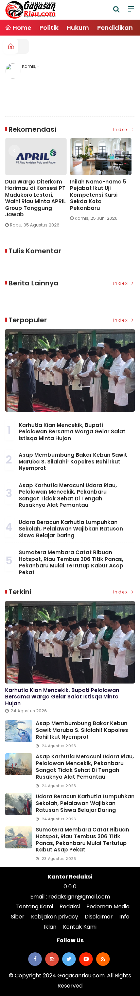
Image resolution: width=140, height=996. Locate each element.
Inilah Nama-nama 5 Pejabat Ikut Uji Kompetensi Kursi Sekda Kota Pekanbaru (79, 195)
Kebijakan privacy (54, 917)
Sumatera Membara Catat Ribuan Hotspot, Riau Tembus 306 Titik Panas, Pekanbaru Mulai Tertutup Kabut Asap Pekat (71, 562)
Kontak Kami (80, 927)
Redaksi (69, 906)
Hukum (78, 27)
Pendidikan (115, 27)
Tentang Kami (34, 906)
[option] (83, 182)
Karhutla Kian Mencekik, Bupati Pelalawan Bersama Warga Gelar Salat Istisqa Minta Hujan (72, 431)
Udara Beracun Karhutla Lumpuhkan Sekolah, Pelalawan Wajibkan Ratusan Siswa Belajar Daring (71, 529)
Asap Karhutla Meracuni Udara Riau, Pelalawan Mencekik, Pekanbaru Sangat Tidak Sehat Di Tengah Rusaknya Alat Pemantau (68, 495)
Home (21, 27)
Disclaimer (99, 917)
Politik (48, 27)
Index (121, 129)
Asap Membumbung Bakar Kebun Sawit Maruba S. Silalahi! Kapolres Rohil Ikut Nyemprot (73, 461)
